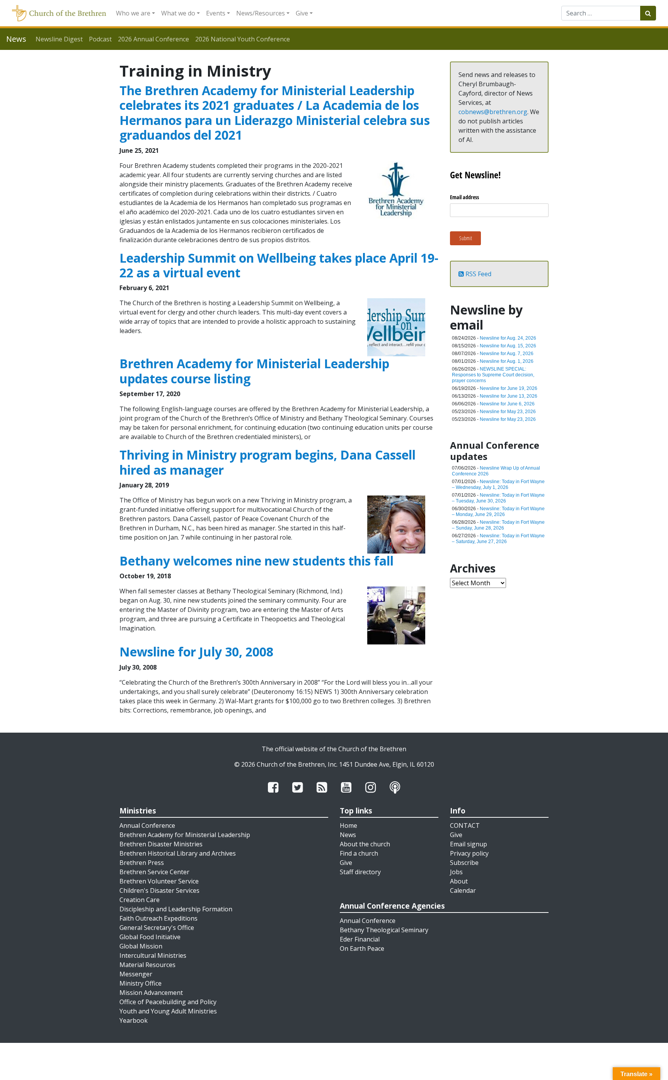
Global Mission (140, 946)
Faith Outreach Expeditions (158, 918)
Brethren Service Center (154, 872)
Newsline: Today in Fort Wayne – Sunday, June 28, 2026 (498, 525)
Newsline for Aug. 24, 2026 (508, 338)
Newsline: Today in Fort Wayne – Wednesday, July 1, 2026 (498, 484)
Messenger (135, 974)
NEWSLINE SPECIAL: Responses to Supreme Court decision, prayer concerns (493, 374)
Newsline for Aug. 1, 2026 (506, 361)
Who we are (133, 13)
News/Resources (260, 13)
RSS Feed (477, 274)
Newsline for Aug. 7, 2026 (506, 353)
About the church (365, 844)
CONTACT (465, 825)
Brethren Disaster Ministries (161, 844)
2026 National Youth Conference (242, 39)
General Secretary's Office (156, 927)
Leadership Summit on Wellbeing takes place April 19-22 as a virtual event (278, 265)
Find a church (359, 853)
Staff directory (360, 872)
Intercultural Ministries (152, 955)
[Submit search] (648, 13)
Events (215, 13)
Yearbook (133, 1020)
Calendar (463, 890)
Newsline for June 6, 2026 (507, 404)
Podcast (100, 39)
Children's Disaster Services (159, 890)
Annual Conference (147, 825)
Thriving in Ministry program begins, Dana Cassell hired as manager (267, 462)
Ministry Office (140, 983)
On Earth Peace (362, 948)
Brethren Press (141, 862)
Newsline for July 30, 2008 (196, 651)
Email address (464, 197)
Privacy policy (469, 853)
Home (348, 825)
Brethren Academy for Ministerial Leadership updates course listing (254, 370)
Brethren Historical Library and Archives (177, 853)
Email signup (468, 844)
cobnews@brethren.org (492, 112)
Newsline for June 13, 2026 (508, 396)
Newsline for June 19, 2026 (508, 388)
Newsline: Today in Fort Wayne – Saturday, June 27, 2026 (498, 538)
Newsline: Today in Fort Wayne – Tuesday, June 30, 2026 (498, 498)
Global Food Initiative (150, 937)
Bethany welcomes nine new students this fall (256, 560)
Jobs (456, 872)
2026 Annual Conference (153, 39)
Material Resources (147, 964)
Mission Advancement (151, 992)
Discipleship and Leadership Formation (175, 909)
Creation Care (139, 899)
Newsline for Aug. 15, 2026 (508, 346)
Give (302, 13)
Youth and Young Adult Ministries (168, 1011)
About (459, 881)
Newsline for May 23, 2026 (508, 411)
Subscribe (464, 862)
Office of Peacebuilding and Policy (167, 1002)
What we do (178, 13)
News (348, 835)
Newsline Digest (59, 39)
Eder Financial (360, 939)
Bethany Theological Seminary (384, 930)
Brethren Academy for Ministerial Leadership (184, 835)
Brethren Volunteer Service (159, 881)
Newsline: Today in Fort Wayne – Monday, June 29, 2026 (498, 511)
